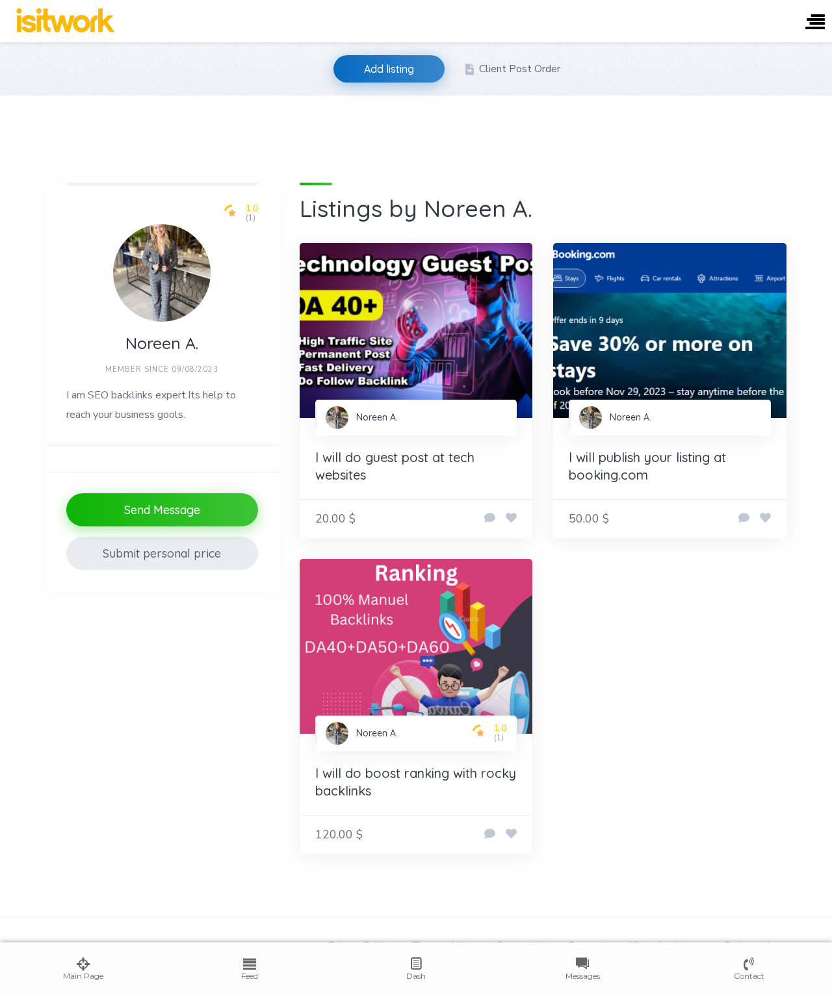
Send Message (162, 509)
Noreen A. (377, 417)
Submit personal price (162, 553)
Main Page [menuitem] (83, 976)
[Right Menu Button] (815, 23)
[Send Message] (489, 518)
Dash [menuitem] (416, 976)
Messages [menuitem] (583, 976)
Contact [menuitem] (749, 976)
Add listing (389, 68)
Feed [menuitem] (249, 976)
